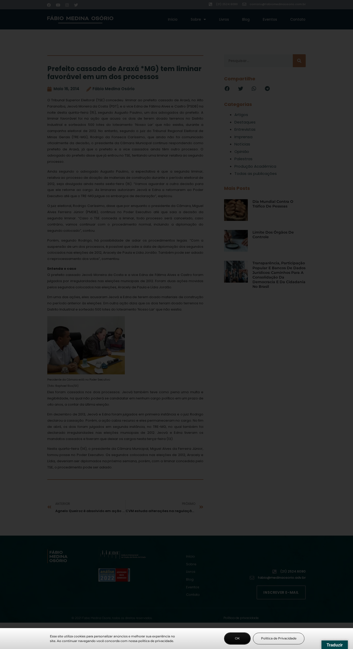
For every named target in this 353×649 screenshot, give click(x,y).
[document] (176, 324)
